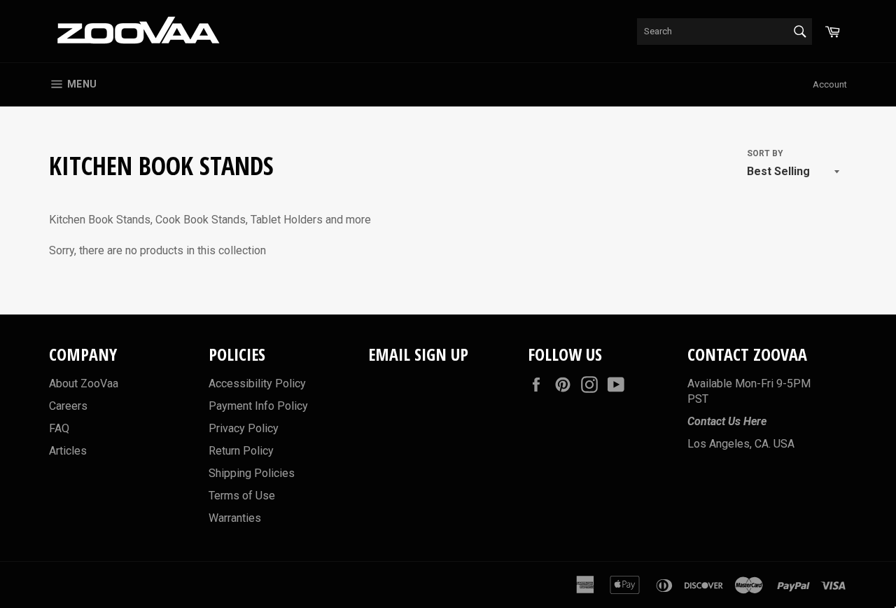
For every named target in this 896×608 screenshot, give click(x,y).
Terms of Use (242, 495)
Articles (68, 450)
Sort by (765, 153)
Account (830, 84)
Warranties (235, 518)
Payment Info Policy (258, 406)
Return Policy (241, 450)
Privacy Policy (244, 428)
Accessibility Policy (257, 383)
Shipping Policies (252, 473)
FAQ (59, 428)
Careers (68, 406)
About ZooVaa (83, 383)
